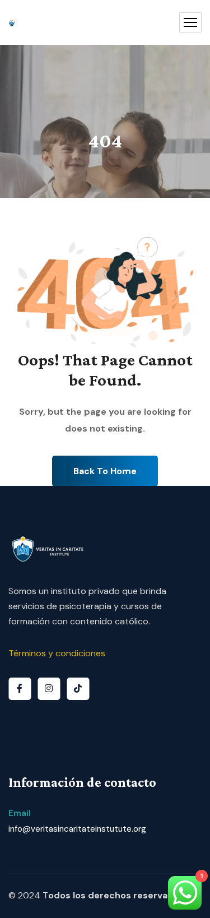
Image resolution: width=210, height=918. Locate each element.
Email (19, 813)
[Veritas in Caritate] (11, 22)
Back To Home (105, 471)
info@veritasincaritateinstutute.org (77, 828)
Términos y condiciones (56, 653)
